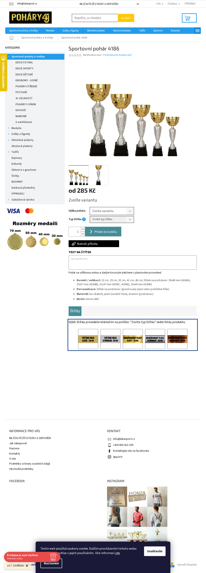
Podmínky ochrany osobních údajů (29, 464)
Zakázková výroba (22, 200)
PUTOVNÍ (21, 92)
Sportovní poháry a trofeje (28, 57)
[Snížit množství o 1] (83, 234)
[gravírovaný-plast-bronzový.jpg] (177, 339)
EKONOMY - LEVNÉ (26, 80)
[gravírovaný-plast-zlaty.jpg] (133, 339)
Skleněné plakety (22, 140)
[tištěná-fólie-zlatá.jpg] (88, 339)
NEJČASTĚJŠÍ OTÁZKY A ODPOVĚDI (99, 4)
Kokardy (16, 164)
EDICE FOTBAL (24, 62)
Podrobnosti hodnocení (117, 55)
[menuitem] (23, 30)
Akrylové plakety (22, 146)
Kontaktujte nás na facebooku (131, 451)
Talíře (15, 152)
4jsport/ (118, 457)
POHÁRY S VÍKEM (25, 104)
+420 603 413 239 (123, 445)
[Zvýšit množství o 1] (83, 229)
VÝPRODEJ (17, 194)
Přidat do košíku (106, 231)
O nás (12, 459)
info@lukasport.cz (124, 439)
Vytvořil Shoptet (187, 565)
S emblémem (23, 122)
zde (117, 553)
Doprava (14, 448)
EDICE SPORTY (24, 69)
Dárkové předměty (23, 188)
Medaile (16, 128)
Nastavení (51, 563)
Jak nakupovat (18, 443)
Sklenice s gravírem (23, 170)
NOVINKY (17, 182)
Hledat (126, 18)
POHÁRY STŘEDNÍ (26, 86)
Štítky (15, 176)
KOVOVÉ (20, 110)
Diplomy (16, 158)
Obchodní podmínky (21, 469)
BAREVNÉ (21, 116)
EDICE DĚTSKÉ (24, 75)
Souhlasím (155, 551)
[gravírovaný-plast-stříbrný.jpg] (155, 339)
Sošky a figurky (20, 134)
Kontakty (14, 454)
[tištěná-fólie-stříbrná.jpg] (110, 339)
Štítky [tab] (75, 311)
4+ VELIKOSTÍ (23, 98)
